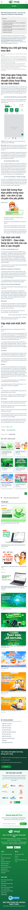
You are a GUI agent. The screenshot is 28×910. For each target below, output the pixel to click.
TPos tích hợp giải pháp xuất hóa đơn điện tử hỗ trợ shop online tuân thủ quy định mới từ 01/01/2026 (7, 452)
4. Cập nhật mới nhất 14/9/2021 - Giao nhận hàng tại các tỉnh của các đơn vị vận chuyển (13, 30)
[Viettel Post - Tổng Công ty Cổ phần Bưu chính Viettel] (5, 792)
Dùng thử (6, 766)
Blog (14, 16)
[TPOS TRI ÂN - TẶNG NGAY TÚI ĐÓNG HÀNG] (13, 619)
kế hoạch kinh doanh (6, 730)
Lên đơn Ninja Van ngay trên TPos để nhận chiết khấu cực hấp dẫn (21, 484)
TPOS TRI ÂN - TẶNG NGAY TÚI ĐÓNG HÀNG (6, 468)
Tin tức (17, 16)
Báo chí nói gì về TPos (19, 854)
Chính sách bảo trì (4, 865)
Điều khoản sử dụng (5, 870)
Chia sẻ (16, 856)
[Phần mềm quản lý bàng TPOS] (10, 847)
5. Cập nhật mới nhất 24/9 (7, 32)
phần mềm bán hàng (6, 727)
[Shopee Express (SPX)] (21, 798)
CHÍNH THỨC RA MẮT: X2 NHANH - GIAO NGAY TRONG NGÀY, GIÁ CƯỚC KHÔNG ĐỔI (7, 484)
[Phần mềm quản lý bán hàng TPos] (14, 1)
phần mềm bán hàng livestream (9, 732)
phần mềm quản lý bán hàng (8, 738)
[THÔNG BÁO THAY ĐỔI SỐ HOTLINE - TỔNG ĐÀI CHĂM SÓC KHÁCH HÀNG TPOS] (13, 638)
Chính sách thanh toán (5, 861)
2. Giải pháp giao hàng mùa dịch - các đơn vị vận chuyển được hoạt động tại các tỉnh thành (13, 23)
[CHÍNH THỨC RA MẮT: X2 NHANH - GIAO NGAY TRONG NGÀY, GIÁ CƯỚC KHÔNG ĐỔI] (13, 658)
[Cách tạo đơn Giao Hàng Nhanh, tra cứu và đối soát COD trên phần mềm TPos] (13, 681)
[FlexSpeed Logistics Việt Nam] (9, 802)
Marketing (4, 740)
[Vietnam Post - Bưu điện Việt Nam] (5, 786)
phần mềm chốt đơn (6, 725)
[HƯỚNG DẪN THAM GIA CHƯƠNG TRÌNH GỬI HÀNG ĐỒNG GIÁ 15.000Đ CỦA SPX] (13, 535)
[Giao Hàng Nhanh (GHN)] (13, 786)
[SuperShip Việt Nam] (21, 791)
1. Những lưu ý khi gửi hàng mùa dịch (9, 21)
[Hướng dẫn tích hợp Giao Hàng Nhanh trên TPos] (13, 703)
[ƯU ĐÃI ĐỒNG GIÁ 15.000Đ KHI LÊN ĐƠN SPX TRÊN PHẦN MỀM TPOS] (13, 557)
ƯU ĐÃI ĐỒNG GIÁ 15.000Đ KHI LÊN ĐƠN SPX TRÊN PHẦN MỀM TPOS (21, 452)
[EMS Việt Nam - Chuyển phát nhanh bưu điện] (5, 798)
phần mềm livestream (7, 723)
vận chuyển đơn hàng (11, 430)
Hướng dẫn (3, 872)
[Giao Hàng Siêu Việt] (13, 798)
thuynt (9, 16)
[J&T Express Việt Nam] (21, 786)
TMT (24, 906)
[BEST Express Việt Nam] (13, 792)
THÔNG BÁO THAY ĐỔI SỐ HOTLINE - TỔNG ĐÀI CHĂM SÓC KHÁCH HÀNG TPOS (20, 468)
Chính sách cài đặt (5, 863)
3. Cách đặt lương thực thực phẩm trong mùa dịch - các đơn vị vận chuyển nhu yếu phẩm (13, 26)
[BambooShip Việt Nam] (17, 802)
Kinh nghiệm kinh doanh (7, 742)
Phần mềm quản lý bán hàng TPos (11, 497)
